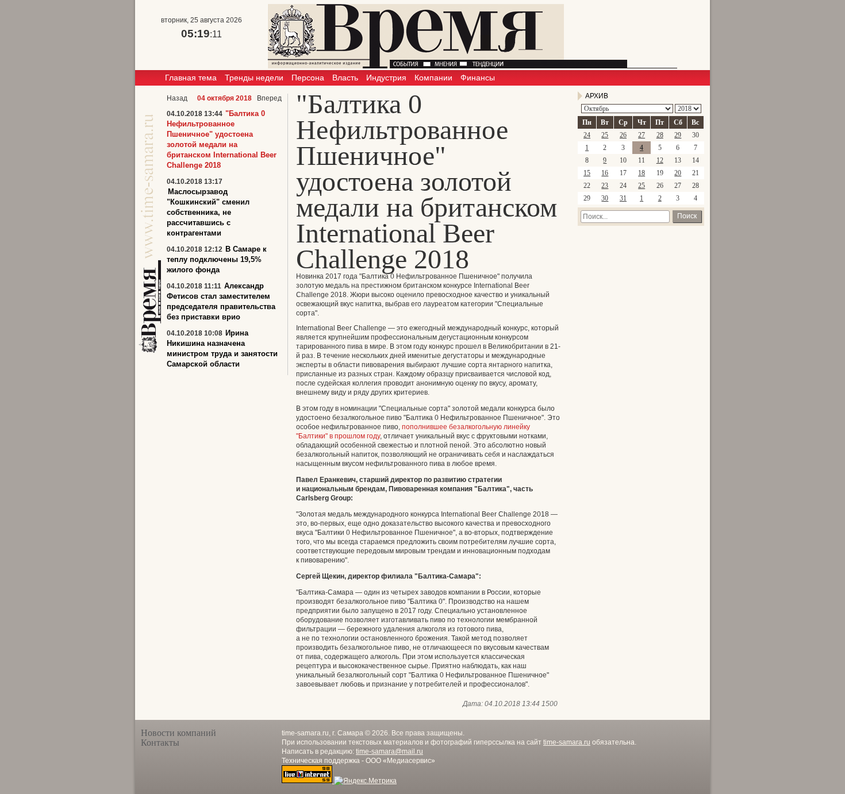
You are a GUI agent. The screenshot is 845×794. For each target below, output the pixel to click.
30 (604, 198)
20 (677, 172)
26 (623, 135)
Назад (177, 98)
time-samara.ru (566, 742)
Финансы (477, 77)
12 (659, 160)
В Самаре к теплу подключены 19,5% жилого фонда (217, 259)
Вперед (269, 98)
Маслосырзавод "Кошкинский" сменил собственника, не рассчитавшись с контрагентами (208, 212)
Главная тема (191, 77)
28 (659, 135)
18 (641, 172)
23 (604, 185)
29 (677, 135)
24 (586, 135)
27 (641, 135)
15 (586, 172)
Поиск (687, 216)
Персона (307, 77)
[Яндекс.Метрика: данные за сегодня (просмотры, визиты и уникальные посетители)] (365, 780)
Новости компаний (178, 733)
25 (604, 135)
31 (623, 198)
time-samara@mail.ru (389, 751)
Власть (345, 77)
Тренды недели (254, 77)
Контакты (160, 742)
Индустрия (386, 77)
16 (604, 172)
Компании (433, 77)
